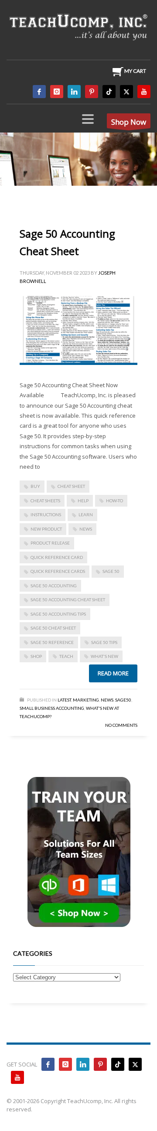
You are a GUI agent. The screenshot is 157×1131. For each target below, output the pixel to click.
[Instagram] (56, 91)
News (107, 699)
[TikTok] (109, 91)
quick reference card (57, 557)
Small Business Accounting (52, 708)
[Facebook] (39, 91)
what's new (104, 656)
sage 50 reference (52, 642)
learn (85, 514)
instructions (46, 514)
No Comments (121, 725)
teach (66, 656)
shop (36, 656)
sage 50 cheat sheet (53, 627)
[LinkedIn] (74, 91)
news (85, 528)
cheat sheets (45, 500)
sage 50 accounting (54, 585)
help (83, 500)
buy (35, 486)
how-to (114, 500)
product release (50, 542)
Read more (113, 673)
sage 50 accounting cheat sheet (68, 599)
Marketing (86, 699)
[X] (126, 91)
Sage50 (123, 699)
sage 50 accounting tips (58, 614)
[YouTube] (143, 91)
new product (46, 528)
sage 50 (110, 571)
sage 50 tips (104, 642)
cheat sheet (71, 486)
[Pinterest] (91, 91)
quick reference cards (58, 571)
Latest (64, 699)
